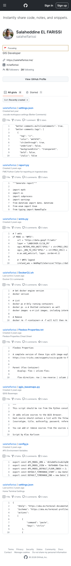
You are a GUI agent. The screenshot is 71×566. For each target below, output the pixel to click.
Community (50, 549)
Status (39, 549)
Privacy (19, 549)
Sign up (62, 5)
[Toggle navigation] (5, 5)
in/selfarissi (12, 64)
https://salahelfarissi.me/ (20, 60)
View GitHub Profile (35, 79)
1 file (7, 120)
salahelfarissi (9, 108)
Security (30, 549)
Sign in (49, 5)
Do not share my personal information (49, 552)
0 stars (42, 120)
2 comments (31, 456)
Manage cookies (22, 552)
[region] (35, 140)
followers (12, 69)
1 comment (30, 120)
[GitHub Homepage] (26, 557)
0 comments (31, 177)
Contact (8, 552)
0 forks (17, 120)
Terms (11, 549)
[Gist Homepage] (26, 5)
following (27, 69)
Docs (60, 549)
